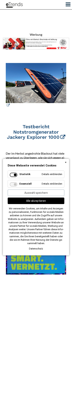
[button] (66, 3)
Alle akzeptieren (36, 200)
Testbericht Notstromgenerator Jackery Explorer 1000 (33, 132)
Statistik (24, 174)
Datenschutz (36, 248)
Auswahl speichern (36, 192)
